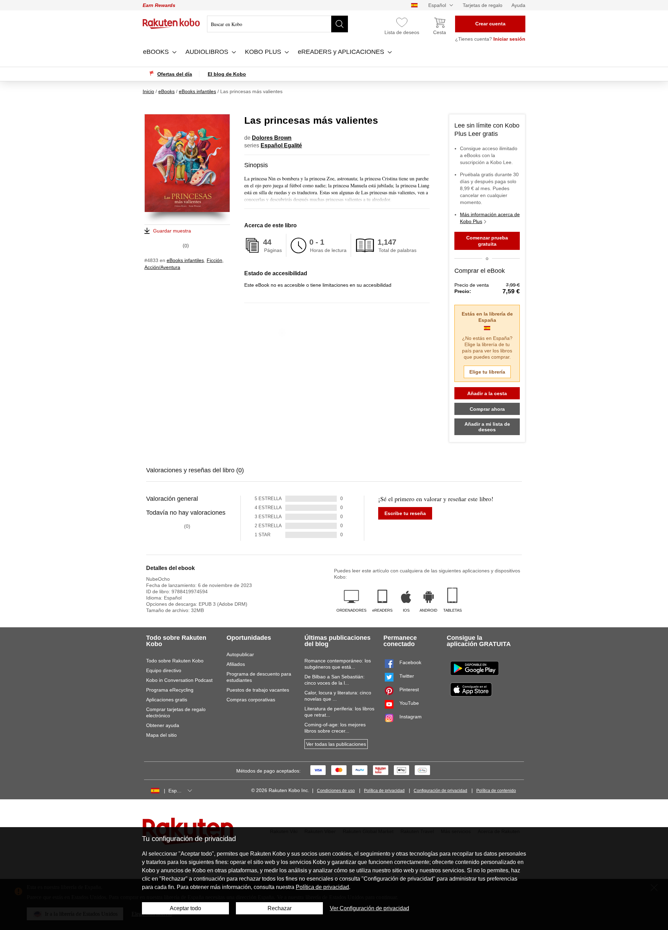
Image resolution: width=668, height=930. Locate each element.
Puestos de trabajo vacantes (257, 690)
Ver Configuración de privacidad (369, 908)
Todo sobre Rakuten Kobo (175, 660)
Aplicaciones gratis (166, 699)
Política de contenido (496, 790)
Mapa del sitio (161, 735)
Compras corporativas (250, 699)
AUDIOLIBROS (207, 51)
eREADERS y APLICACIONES (342, 51)
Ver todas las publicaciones (336, 744)
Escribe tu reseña (405, 513)
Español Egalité (281, 145)
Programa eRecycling (169, 690)
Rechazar (280, 908)
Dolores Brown (272, 138)
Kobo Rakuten (171, 24)
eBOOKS (156, 51)
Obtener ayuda (162, 725)
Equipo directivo (163, 670)
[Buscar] (339, 24)
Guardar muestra (172, 231)
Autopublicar (240, 654)
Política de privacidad (384, 790)
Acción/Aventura (162, 267)
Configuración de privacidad (440, 790)
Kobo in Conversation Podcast (179, 680)
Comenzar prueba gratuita (487, 241)
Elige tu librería (487, 372)
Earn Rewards (159, 5)
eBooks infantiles (185, 260)
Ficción (214, 260)
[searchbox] (277, 24)
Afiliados (235, 664)
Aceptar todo (185, 908)
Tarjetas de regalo (482, 5)
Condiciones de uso (336, 790)
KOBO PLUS (264, 51)
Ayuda (518, 5)
